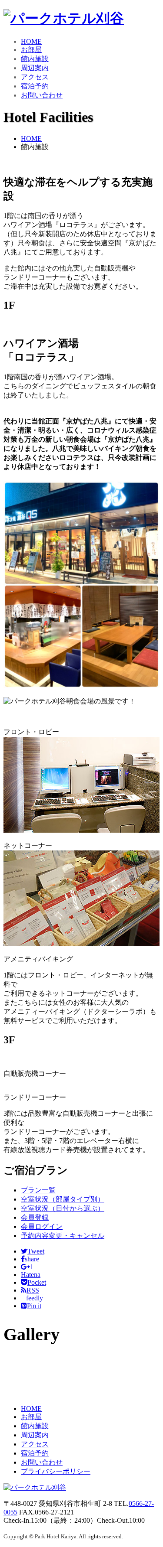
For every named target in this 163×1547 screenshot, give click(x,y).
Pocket (36, 1282)
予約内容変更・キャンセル (62, 1235)
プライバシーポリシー (55, 1471)
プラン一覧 (38, 1190)
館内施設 (35, 58)
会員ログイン (42, 1226)
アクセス (35, 77)
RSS (33, 1290)
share (32, 1259)
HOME (31, 41)
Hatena (30, 1274)
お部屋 (31, 49)
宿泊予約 (35, 86)
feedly (32, 1298)
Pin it (34, 1305)
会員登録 (35, 1217)
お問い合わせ (42, 95)
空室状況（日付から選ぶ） (62, 1208)
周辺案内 (35, 68)
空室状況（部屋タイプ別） (62, 1199)
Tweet (35, 1251)
